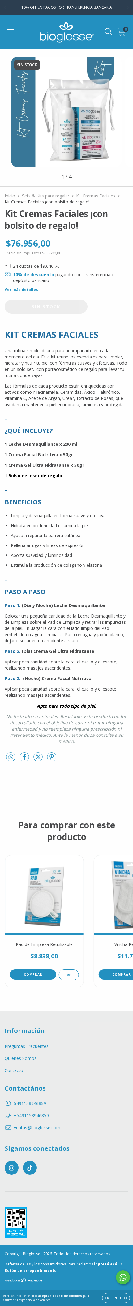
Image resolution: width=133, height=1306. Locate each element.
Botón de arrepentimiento (31, 1270)
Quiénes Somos (20, 1058)
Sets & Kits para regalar (45, 196)
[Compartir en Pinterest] (51, 759)
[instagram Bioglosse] (12, 1168)
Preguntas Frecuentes (27, 1046)
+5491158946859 (31, 1115)
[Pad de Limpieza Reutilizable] (68, 974)
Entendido (116, 1298)
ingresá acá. (106, 1264)
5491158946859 (30, 1103)
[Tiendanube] (24, 1281)
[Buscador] (108, 32)
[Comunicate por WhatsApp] (123, 1277)
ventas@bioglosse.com (37, 1127)
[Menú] (10, 32)
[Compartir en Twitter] (38, 759)
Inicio (10, 196)
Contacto (14, 1070)
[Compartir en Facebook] (25, 759)
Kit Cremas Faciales (95, 196)
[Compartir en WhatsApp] (10, 757)
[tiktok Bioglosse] (30, 1168)
